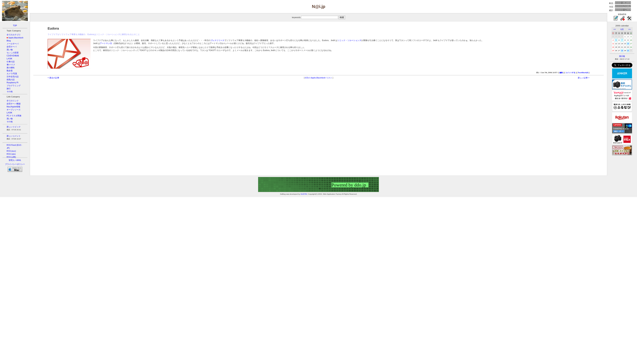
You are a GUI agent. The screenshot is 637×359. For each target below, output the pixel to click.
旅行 (9, 88)
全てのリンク (13, 101)
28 (622, 51)
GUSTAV (304, 194)
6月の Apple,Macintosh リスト (318, 78)
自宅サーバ (12, 47)
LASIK (9, 59)
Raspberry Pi (12, 82)
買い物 (10, 50)
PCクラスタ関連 (14, 116)
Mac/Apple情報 (13, 107)
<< (614, 29)
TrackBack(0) (583, 72)
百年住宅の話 (13, 76)
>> (629, 29)
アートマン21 (106, 43)
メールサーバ (13, 44)
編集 (561, 72)
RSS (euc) (11, 151)
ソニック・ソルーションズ (349, 40)
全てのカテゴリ (14, 35)
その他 (10, 91)
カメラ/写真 (12, 73)
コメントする (570, 72)
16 (628, 44)
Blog (9, 41)
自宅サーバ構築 (14, 104)
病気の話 (11, 79)
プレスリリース (217, 40)
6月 (622, 29)
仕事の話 (11, 61)
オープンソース (14, 110)
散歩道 (10, 70)
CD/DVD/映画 (13, 56)
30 (628, 51)
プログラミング (14, 85)
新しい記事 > (583, 78)
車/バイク (11, 64)
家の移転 (11, 67)
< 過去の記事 (53, 78)
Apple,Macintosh (15, 38)
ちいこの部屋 (13, 53)
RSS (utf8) (11, 157)
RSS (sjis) (11, 154)
